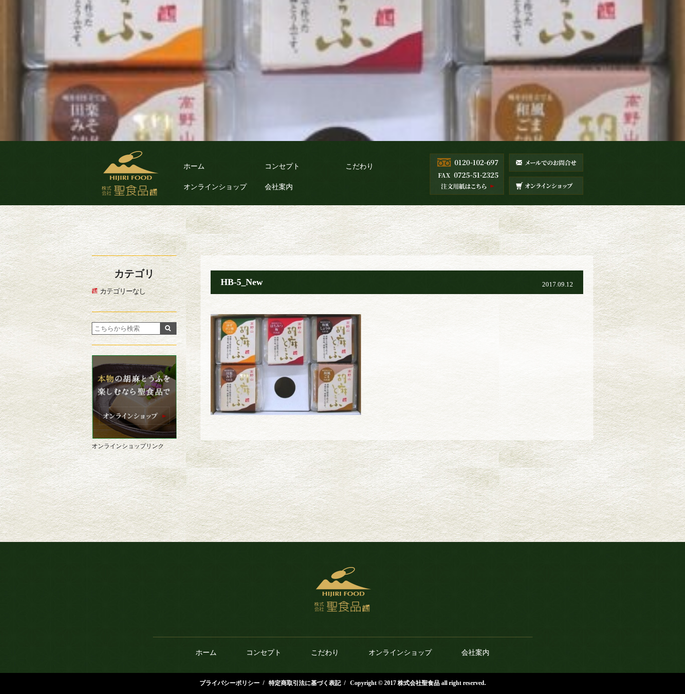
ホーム (194, 166)
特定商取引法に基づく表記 (305, 682)
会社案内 (279, 187)
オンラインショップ (215, 187)
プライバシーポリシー (230, 682)
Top (664, 640)
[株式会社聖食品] (130, 185)
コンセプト (282, 166)
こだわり (360, 166)
